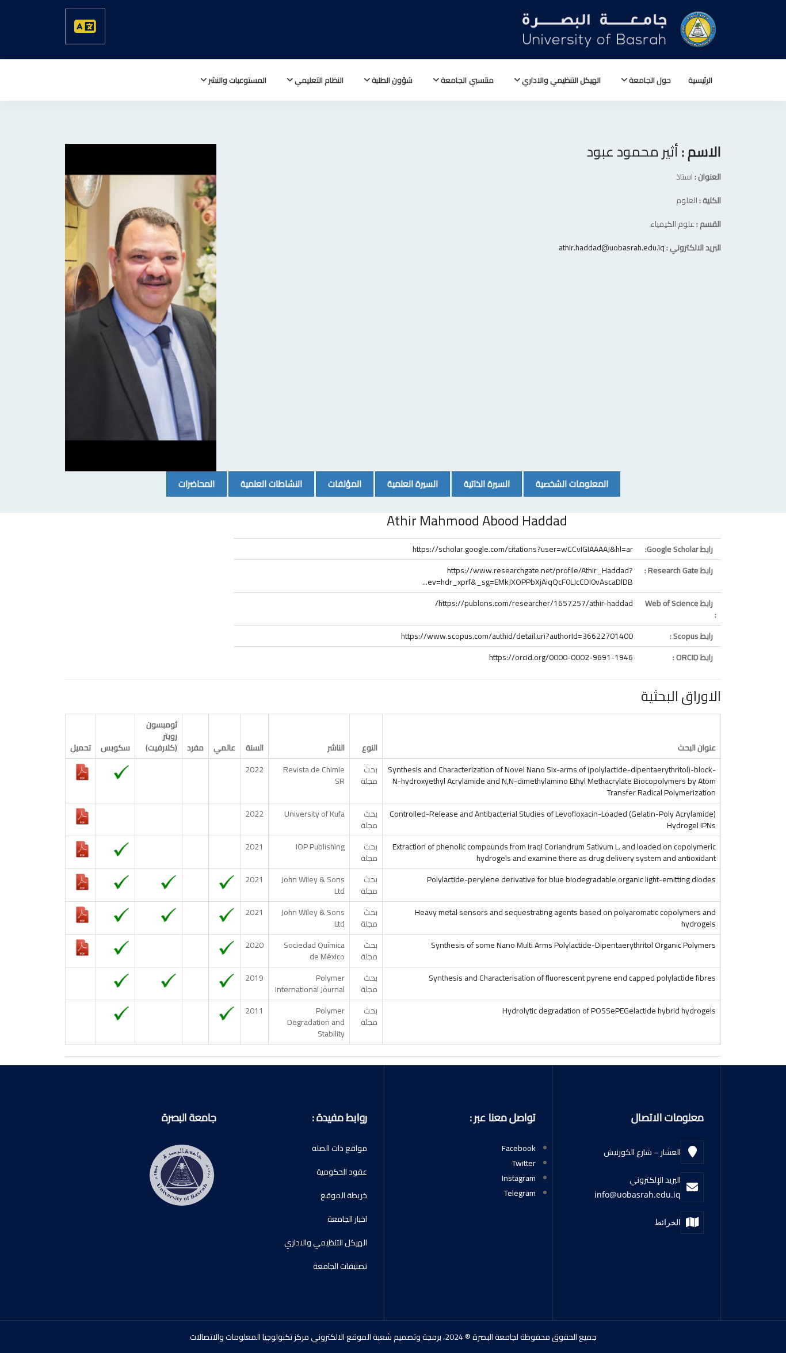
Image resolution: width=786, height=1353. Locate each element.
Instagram (519, 1178)
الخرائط (667, 1222)
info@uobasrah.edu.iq (637, 1194)
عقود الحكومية (341, 1171)
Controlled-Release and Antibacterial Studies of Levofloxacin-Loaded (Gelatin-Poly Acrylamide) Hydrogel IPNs (553, 819)
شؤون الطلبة (391, 80)
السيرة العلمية (406, 483)
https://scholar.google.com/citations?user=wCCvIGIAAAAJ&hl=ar (523, 549)
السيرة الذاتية (481, 483)
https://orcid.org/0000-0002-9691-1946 (561, 657)
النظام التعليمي (318, 80)
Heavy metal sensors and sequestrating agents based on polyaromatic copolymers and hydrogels (565, 918)
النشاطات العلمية (265, 483)
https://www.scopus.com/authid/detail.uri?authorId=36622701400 (517, 635)
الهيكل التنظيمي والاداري (560, 80)
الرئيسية (700, 80)
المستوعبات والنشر (236, 80)
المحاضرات (190, 483)
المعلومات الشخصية (566, 483)
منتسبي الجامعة (466, 80)
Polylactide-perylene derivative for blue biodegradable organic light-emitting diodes (571, 879)
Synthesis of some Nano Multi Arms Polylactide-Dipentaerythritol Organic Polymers (573, 944)
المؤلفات (338, 483)
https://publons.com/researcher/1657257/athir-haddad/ (534, 603)
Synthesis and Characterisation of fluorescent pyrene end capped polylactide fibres (572, 977)
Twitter (524, 1163)
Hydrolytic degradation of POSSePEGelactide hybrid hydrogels (609, 1010)
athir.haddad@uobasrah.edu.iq (612, 247)
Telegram (520, 1193)
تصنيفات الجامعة (340, 1266)
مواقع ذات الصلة (339, 1148)
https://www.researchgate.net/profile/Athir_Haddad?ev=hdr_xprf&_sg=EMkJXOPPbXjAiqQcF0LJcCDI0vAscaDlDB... (527, 576)
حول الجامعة (649, 80)
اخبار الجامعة (347, 1218)
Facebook (519, 1148)
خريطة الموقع (343, 1195)
